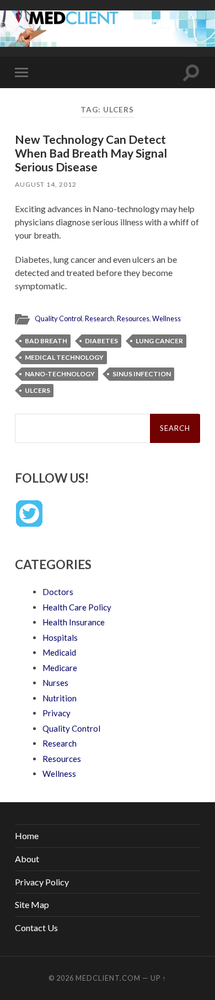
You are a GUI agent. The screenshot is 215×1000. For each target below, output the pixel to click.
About (27, 858)
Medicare (59, 668)
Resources (133, 318)
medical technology (64, 357)
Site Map (32, 904)
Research (99, 318)
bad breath (46, 341)
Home (27, 835)
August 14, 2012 (46, 184)
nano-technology (60, 374)
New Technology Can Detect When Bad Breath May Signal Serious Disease (91, 153)
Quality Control (58, 318)
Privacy (56, 713)
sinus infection (141, 374)
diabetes (101, 341)
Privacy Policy (42, 882)
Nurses (55, 683)
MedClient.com (108, 978)
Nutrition (59, 698)
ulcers (37, 390)
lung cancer (159, 341)
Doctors (57, 592)
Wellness (166, 318)
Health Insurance (73, 622)
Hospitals (60, 637)
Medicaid (59, 652)
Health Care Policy (76, 607)
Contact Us (36, 927)
